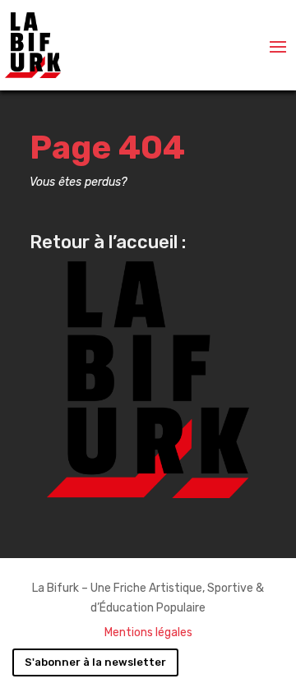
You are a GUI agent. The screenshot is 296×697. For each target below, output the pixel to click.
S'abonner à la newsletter (95, 662)
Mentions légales (148, 632)
